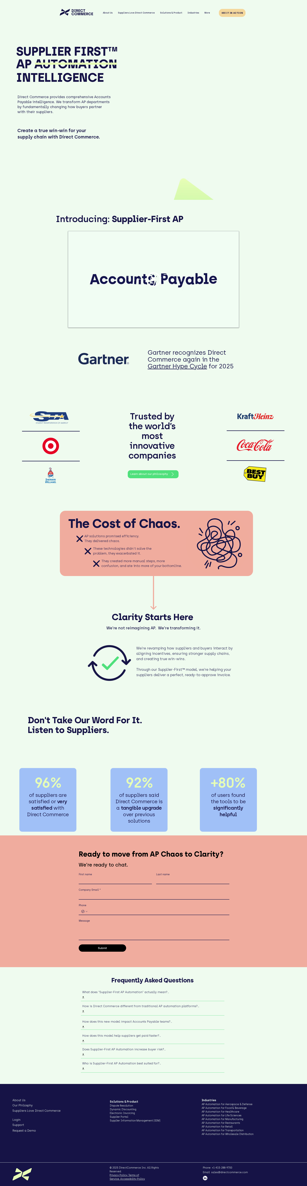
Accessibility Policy (132, 1178)
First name (85, 874)
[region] (218, 543)
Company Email (90, 889)
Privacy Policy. (119, 1175)
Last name (163, 874)
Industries (209, 1100)
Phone (82, 905)
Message (84, 920)
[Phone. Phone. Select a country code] (84, 911)
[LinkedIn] (205, 1178)
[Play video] (153, 279)
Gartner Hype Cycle (177, 366)
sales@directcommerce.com (229, 1172)
